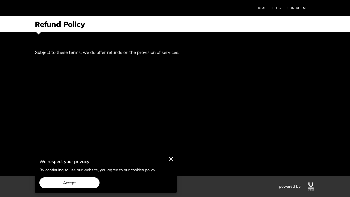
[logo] (311, 186)
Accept (69, 182)
